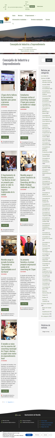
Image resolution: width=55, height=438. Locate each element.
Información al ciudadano (19, 20)
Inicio (13, 15)
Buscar (49, 60)
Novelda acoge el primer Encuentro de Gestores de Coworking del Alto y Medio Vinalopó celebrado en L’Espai (28, 181)
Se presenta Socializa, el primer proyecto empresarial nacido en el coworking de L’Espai (28, 264)
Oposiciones (45, 314)
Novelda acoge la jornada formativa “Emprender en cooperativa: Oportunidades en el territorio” (8, 265)
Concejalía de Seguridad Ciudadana (46, 259)
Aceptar (29, 435)
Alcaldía (44, 84)
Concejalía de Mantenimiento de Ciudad (47, 183)
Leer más (5, 137)
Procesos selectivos (46, 303)
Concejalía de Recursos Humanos (46, 244)
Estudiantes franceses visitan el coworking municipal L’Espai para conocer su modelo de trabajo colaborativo (28, 100)
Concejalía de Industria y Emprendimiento (46, 171)
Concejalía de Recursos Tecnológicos (46, 250)
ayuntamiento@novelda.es (16, 7)
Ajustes (45, 435)
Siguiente (11, 402)
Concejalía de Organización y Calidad (46, 219)
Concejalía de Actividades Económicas (46, 100)
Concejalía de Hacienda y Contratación (46, 160)
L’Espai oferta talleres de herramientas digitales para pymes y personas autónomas (9, 99)
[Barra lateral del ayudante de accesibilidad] (1, 21)
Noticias (20, 15)
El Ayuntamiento (29, 15)
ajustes (12, 436)
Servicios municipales (37, 20)
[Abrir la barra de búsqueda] (13, 24)
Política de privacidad (47, 422)
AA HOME (44, 76)
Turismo (48, 20)
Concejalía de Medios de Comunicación (46, 194)
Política (44, 297)
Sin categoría (44, 316)
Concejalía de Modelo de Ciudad (46, 200)
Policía (44, 295)
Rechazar (37, 435)
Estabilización (46, 311)
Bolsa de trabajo (46, 307)
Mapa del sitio (45, 427)
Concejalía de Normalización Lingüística (46, 213)
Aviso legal (44, 420)
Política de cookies (46, 424)
